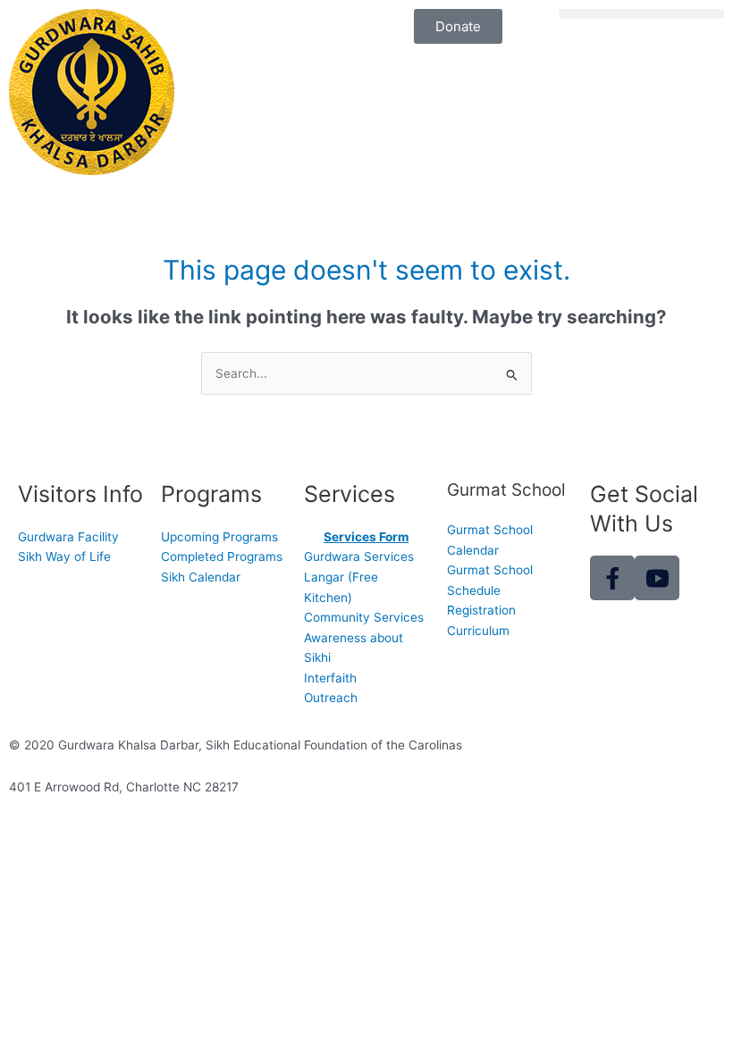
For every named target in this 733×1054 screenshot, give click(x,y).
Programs (211, 494)
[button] (641, 14)
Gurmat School (506, 490)
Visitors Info (80, 494)
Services (349, 494)
